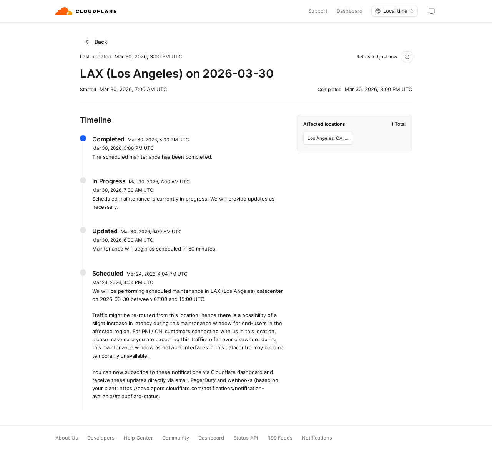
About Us (66, 438)
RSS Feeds (280, 438)
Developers (101, 438)
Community (175, 438)
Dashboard (349, 11)
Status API (245, 438)
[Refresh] (407, 57)
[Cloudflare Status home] (86, 11)
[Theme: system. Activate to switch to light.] (432, 11)
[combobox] (394, 11)
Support (317, 11)
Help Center (138, 438)
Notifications (317, 438)
